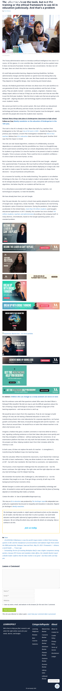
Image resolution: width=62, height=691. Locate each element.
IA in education (16, 501)
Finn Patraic (7, 11)
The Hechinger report (39, 501)
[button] (57, 686)
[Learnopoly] (14, 2)
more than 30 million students (36, 209)
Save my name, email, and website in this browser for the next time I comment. (29, 604)
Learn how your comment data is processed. (42, 614)
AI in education (22, 136)
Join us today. (31, 527)
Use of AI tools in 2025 (30, 131)
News (6, 537)
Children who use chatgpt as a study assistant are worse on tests (34, 397)
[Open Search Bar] (46, 2)
